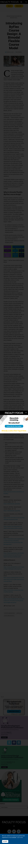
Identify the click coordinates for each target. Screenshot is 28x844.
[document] (14, 422)
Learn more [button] (20, 837)
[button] (26, 412)
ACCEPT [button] (5, 841)
